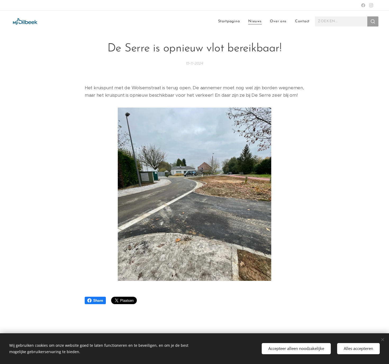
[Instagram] (371, 5)
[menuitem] (230, 21)
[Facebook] (363, 5)
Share (98, 300)
